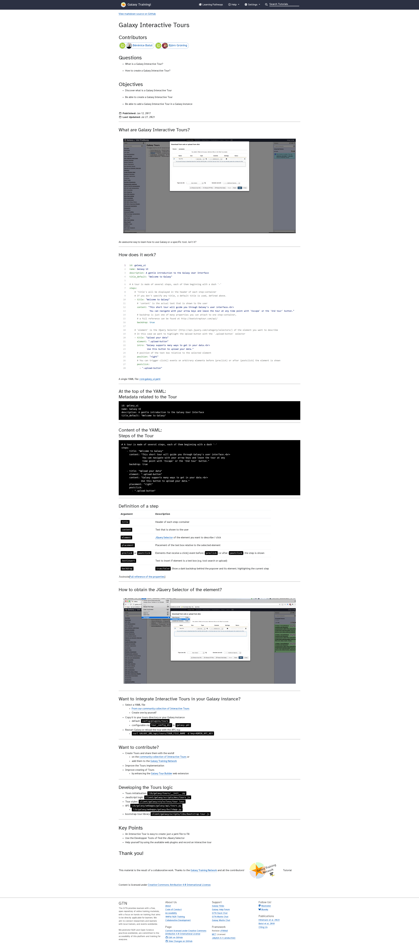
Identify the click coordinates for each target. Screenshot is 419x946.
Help (234, 5)
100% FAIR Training (175, 917)
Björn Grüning (178, 45)
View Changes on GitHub (180, 941)
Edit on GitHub (175, 938)
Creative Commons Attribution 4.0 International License (179, 885)
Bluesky (264, 910)
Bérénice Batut (143, 45)
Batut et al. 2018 (267, 924)
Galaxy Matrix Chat (221, 920)
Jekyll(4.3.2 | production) (223, 938)
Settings (252, 5)
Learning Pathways (212, 5)
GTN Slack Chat (220, 913)
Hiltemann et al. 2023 (269, 920)
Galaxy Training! (139, 4)
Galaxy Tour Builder (161, 773)
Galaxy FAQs (218, 906)
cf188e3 (224, 931)
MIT (214, 934)
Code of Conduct (173, 910)
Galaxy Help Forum (221, 910)
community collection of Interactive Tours (162, 757)
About (168, 906)
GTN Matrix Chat (220, 917)
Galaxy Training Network (163, 761)
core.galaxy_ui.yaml (149, 379)
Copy (295, 403)
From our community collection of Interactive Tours (160, 708)
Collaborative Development (178, 920)
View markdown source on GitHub (137, 14)
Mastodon (266, 906)
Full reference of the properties (147, 577)
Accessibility (171, 913)
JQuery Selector (164, 537)
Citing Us (263, 927)
